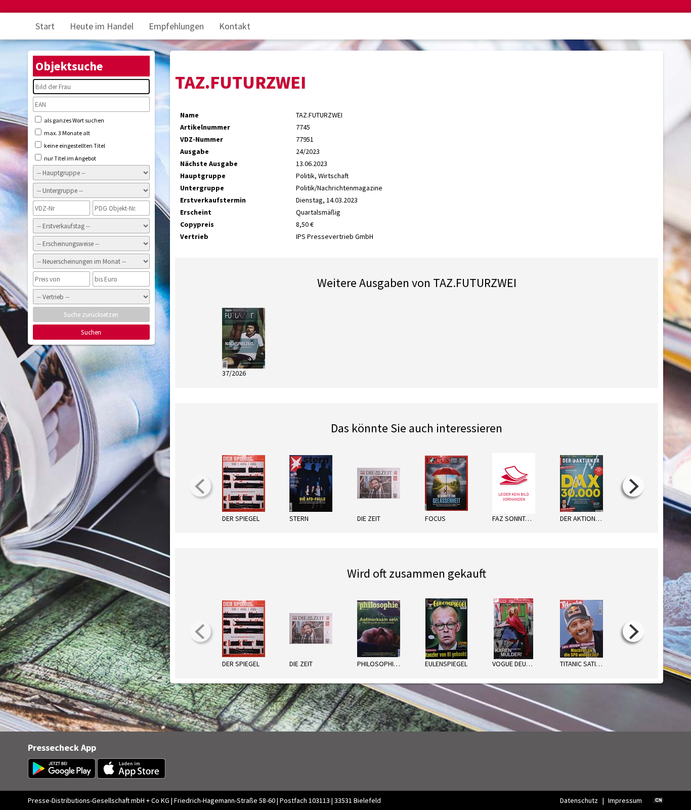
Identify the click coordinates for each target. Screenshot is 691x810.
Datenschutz (579, 800)
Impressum (625, 800)
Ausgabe (194, 151)
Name (189, 114)
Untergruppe (202, 187)
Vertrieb (194, 236)
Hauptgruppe (203, 175)
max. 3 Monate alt (66, 133)
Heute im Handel (102, 26)
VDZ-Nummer (201, 139)
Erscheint (195, 212)
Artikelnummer (205, 127)
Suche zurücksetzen (91, 314)
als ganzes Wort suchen (73, 120)
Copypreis (197, 224)
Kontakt (234, 26)
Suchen (91, 332)
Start (45, 26)
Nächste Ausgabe (209, 163)
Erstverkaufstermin (213, 200)
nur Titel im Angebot (69, 158)
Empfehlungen (176, 26)
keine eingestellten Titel (74, 145)
